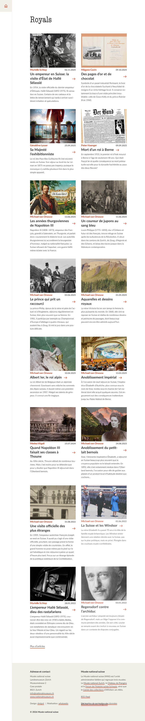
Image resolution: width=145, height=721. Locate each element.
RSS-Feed (85, 697)
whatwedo (63, 703)
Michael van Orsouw (41, 217)
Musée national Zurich (93, 683)
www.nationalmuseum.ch (42, 697)
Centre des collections (93, 690)
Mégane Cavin (89, 70)
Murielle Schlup (38, 70)
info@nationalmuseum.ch (42, 693)
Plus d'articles (37, 646)
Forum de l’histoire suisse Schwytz (101, 686)
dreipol (40, 703)
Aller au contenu (13, 5)
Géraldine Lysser (39, 145)
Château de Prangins (117, 683)
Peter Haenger (89, 145)
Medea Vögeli (37, 443)
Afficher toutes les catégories (94, 704)
